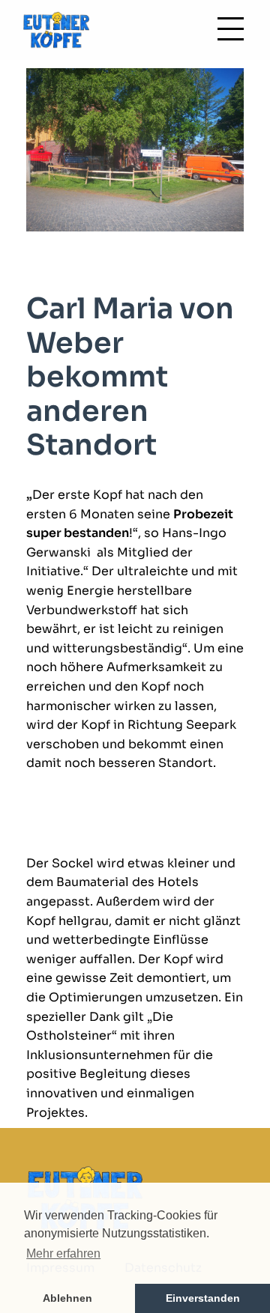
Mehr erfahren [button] (63, 1253)
